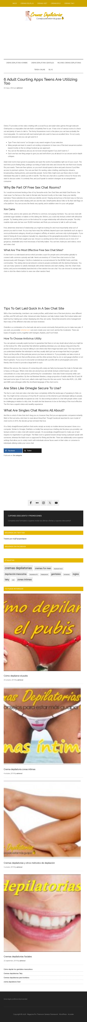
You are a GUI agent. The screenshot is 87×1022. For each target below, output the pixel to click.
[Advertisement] (43, 40)
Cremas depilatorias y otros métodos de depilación (29, 863)
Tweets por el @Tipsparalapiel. (15, 539)
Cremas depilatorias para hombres (16, 978)
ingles (76, 574)
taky (7, 579)
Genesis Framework (51, 1014)
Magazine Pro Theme (34, 1014)
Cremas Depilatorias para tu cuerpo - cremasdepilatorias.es (43, 16)
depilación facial (58, 568)
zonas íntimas (24, 579)
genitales (56, 574)
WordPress (63, 1014)
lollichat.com (25, 330)
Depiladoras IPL (34, 574)
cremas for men (43, 568)
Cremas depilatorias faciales (18, 956)
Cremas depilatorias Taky (13, 973)
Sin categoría (17, 455)
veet (13, 580)
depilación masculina (16, 574)
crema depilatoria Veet (12, 982)
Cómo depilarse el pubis (16, 676)
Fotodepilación (44, 574)
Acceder (71, 1014)
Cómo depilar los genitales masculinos (18, 969)
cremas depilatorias (18, 568)
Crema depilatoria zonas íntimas (19, 769)
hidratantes (67, 574)
